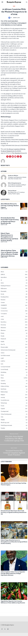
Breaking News (5, 297)
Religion (3, 394)
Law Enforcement (5, 355)
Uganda (3, 408)
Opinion (3, 380)
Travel (2, 405)
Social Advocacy (5, 400)
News (14, 6)
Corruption (4, 313)
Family (2, 336)
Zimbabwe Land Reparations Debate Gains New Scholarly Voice (17, 178)
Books (2, 294)
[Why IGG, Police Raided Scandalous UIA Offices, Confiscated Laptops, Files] (14, 437)
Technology (4, 403)
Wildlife (3, 419)
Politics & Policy (5, 386)
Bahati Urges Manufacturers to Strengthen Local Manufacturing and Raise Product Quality (9, 236)
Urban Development (6, 414)
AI (1, 280)
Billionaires (4, 288)
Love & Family (4, 369)
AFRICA (3, 274)
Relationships (4, 392)
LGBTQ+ (3, 361)
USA (2, 417)
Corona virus (4, 310)
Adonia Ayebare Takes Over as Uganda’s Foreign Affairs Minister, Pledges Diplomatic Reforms (9, 253)
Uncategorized (4, 411)
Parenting (3, 383)
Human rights (4, 347)
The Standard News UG (19, 153)
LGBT (2, 358)
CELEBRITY (4, 305)
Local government (5, 366)
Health (2, 341)
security (3, 397)
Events (2, 333)
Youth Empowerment (6, 425)
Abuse (2, 271)
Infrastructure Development (8, 350)
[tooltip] (7, 156)
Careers (3, 302)
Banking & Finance (5, 285)
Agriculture (4, 277)
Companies (4, 308)
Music (2, 375)
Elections (3, 330)
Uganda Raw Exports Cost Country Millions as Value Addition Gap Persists (13, 602)
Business (3, 299)
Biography (3, 291)
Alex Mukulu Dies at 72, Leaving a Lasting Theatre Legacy (16, 193)
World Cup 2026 (5, 422)
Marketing (3, 372)
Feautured (3, 338)
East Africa (3, 322)
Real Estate (3, 389)
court (2, 316)
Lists (2, 364)
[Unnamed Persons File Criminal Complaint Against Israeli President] (14, 452)
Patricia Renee (12, 190)
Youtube (3, 428)
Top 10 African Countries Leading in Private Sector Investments (17, 185)
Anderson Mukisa (13, 175)
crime (2, 319)
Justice (2, 352)
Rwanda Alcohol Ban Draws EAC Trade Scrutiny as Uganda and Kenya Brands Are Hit (10, 220)
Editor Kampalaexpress (14, 183)
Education (3, 327)
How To (3, 344)
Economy (3, 324)
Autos (2, 283)
